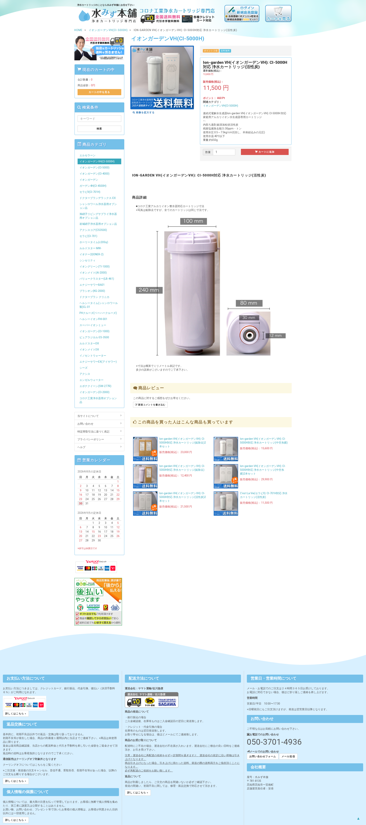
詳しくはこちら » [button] (15, 713)
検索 (99, 128)
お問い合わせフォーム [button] (262, 756)
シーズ (83, 367)
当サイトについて (88, 415)
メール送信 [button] (288, 756)
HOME (78, 30)
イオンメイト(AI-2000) (93, 272)
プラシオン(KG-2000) (92, 290)
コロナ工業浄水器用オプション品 (98, 400)
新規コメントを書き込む (151, 404)
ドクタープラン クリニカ (94, 296)
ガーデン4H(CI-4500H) (92, 185)
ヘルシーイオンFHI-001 (93, 319)
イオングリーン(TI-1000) (94, 266)
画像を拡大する (145, 112)
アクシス (84, 373)
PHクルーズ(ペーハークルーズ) (98, 312)
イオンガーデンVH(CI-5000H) (220, 105)
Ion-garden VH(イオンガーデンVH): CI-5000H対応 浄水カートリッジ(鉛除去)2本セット (182, 442)
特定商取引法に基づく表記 (93, 431)
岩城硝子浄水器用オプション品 (98, 223)
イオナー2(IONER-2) (91, 254)
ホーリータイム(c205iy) (93, 242)
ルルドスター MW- (90, 248)
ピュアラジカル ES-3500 (94, 337)
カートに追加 (266, 151)
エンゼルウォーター (91, 379)
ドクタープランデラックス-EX (97, 197)
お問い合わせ (85, 423)
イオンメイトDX (89, 349)
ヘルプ (81, 447)
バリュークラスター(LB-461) (96, 278)
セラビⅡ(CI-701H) (89, 191)
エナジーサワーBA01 (92, 284)
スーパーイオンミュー (92, 325)
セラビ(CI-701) (88, 236)
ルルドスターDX (89, 343)
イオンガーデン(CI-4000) (94, 173)
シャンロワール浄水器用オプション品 (98, 206)
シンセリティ (87, 260)
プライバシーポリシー (90, 439)
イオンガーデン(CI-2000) (94, 392)
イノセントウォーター (92, 355)
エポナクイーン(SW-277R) (95, 386)
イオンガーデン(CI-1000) (94, 331)
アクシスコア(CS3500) (93, 229)
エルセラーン (87, 155)
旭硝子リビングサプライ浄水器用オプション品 (98, 215)
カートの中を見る (99, 92)
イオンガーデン (88, 179)
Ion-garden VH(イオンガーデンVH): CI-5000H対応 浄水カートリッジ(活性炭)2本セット (182, 497)
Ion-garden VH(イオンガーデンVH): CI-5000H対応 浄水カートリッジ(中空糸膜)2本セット (263, 469)
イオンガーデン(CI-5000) (94, 167)
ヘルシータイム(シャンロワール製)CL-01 (98, 305)
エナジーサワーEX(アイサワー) (98, 361)
